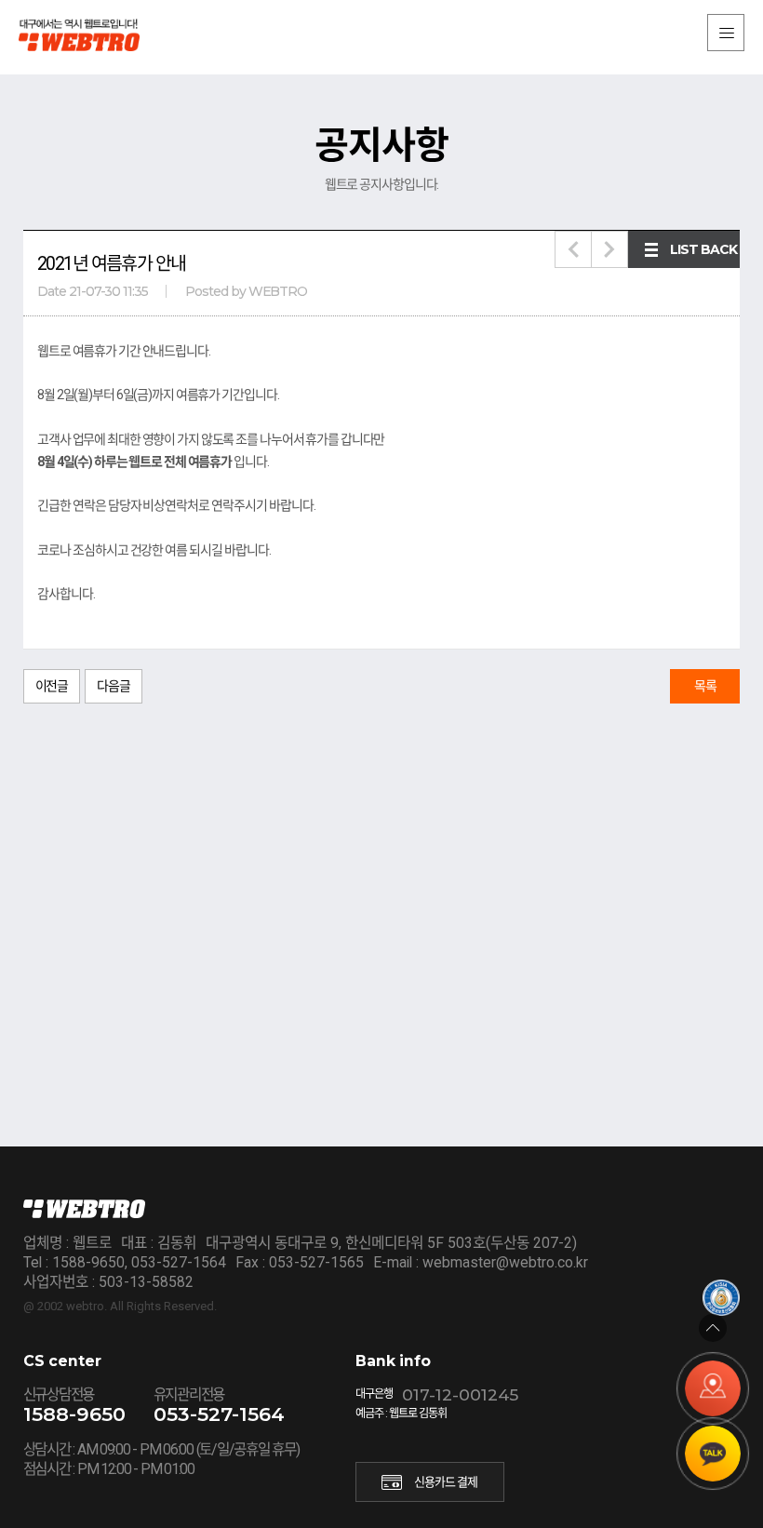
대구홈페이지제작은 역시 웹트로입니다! (93, 35)
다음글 (113, 685)
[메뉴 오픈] (725, 32)
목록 (705, 685)
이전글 (52, 685)
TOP (713, 1328)
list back (703, 249)
